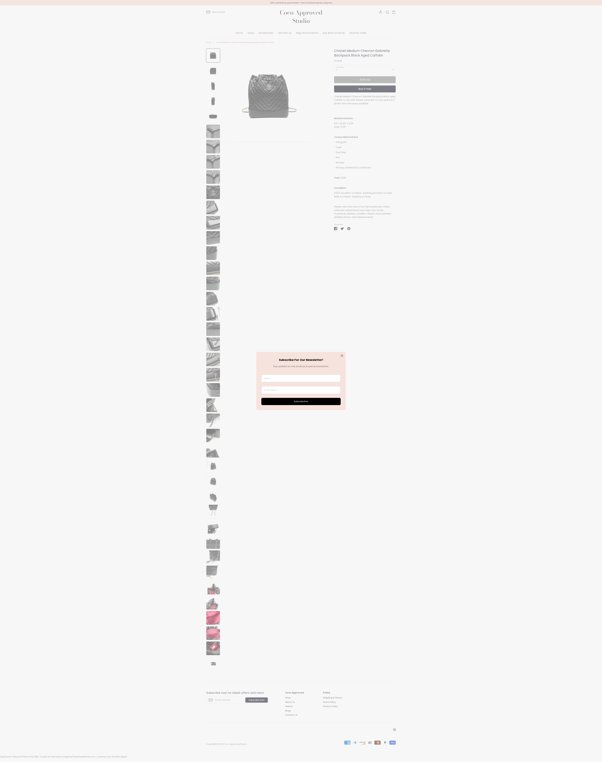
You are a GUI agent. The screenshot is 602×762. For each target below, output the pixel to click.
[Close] (342, 355)
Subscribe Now (301, 401)
